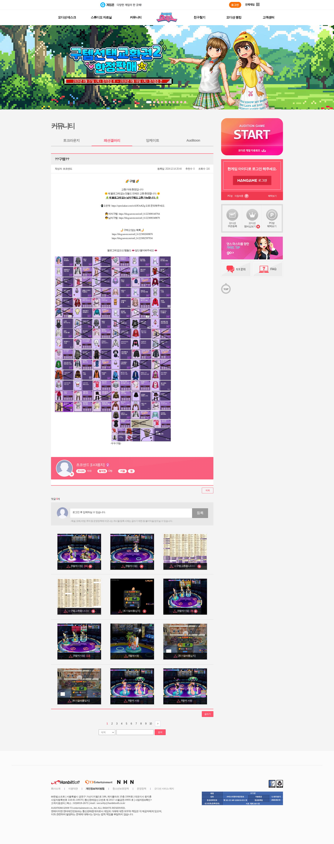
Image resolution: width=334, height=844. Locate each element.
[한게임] (84, 4)
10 (150, 723)
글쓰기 (207, 714)
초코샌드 (67, 168)
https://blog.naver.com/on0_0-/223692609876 (132, 234)
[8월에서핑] (79, 566)
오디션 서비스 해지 (164, 788)
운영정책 (141, 788)
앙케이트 (152, 140)
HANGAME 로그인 (252, 180)
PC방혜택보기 (271, 225)
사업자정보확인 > (143, 800)
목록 (207, 490)
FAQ (268, 269)
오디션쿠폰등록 (232, 225)
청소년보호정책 (120, 788)
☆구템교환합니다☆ (185, 566)
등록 (200, 513)
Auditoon (193, 140)
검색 (160, 732)
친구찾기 (199, 17)
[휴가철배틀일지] (132, 610)
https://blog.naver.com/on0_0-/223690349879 (139, 217)
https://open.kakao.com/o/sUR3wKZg (128, 205)
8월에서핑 (134, 655)
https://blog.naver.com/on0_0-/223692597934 (132, 238)
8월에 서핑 (134, 700)
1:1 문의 (236, 269)
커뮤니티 (135, 17)
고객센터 (268, 17)
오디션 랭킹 (233, 17)
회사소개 (55, 788)
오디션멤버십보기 (250, 225)
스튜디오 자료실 (101, 17)
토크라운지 (71, 140)
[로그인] (235, 5)
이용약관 (73, 788)
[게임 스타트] (252, 131)
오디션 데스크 (67, 17)
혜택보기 (272, 196)
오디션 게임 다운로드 (252, 150)
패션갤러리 (112, 140)
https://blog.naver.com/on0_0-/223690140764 (139, 213)
